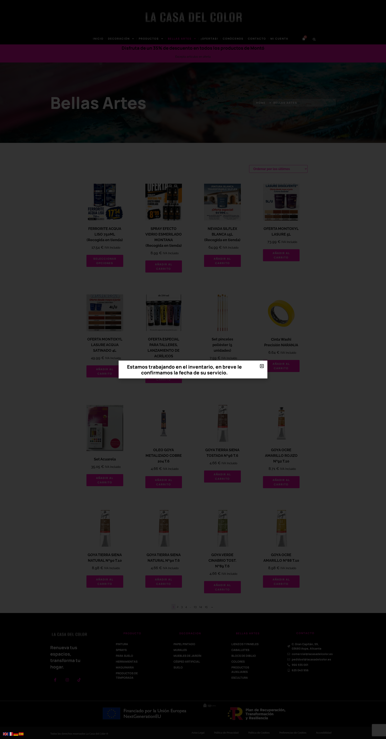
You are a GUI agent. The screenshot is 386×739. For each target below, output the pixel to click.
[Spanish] (21, 733)
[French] (10, 733)
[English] (5, 733)
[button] (261, 366)
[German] (16, 733)
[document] (193, 369)
